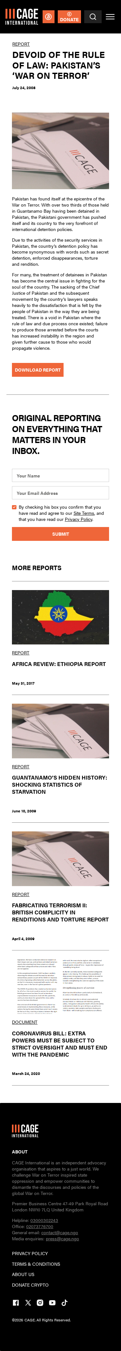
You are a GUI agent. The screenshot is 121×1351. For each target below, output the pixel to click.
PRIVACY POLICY (30, 1253)
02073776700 (39, 1226)
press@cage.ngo (62, 1238)
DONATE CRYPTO (30, 1285)
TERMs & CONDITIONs (36, 1264)
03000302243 (44, 1220)
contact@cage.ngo (59, 1232)
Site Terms (84, 513)
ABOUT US (23, 1274)
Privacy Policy (78, 519)
